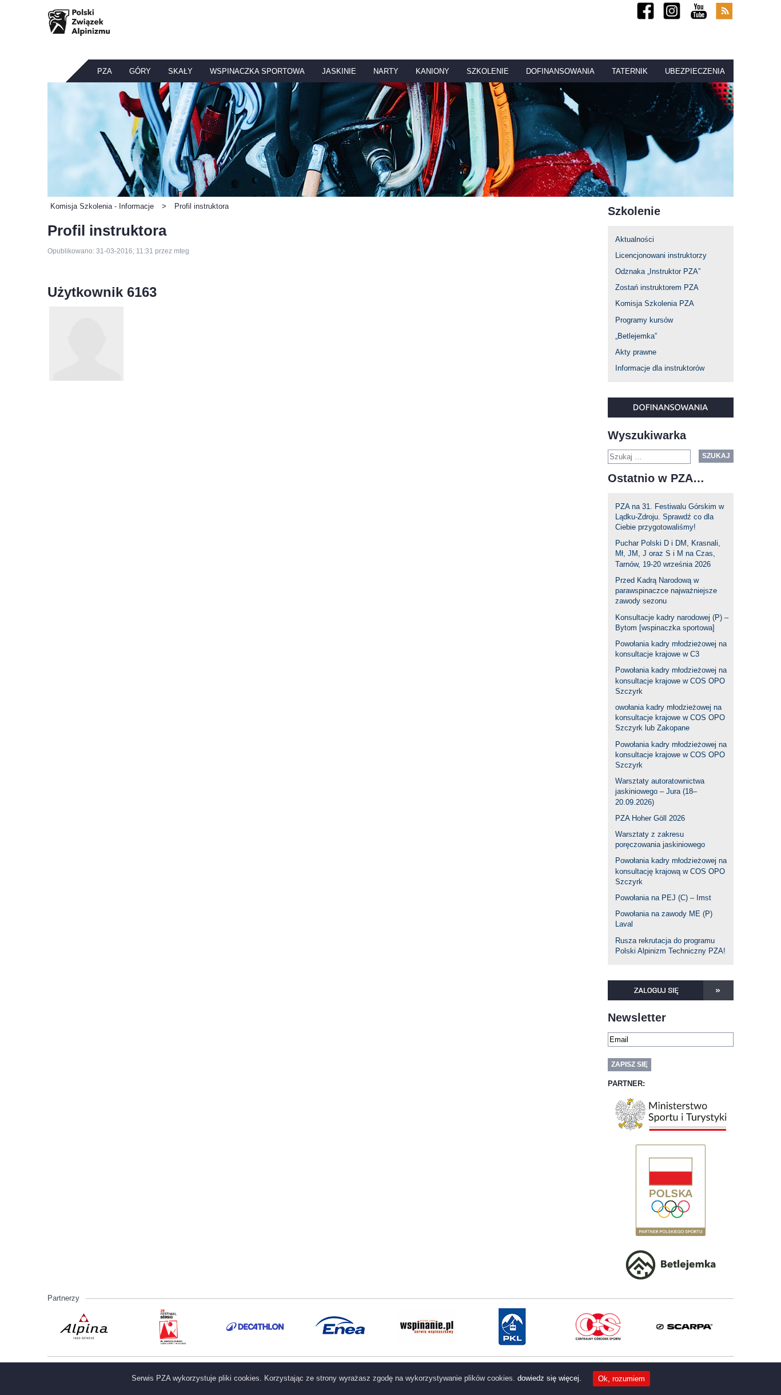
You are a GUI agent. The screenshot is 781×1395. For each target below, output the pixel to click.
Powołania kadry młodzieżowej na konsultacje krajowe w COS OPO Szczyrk (671, 680)
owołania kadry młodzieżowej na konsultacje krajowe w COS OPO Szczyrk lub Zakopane (670, 717)
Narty (386, 71)
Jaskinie (339, 71)
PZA (104, 71)
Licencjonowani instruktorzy (661, 255)
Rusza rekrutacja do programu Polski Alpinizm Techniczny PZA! (670, 945)
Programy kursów (644, 320)
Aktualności (634, 239)
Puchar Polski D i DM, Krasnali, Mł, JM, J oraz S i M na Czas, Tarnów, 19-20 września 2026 (667, 553)
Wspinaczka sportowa (257, 71)
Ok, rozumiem (621, 1378)
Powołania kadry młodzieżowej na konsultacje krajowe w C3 (671, 648)
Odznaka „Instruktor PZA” (657, 271)
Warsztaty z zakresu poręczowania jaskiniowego (660, 839)
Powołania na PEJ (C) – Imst (663, 897)
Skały (180, 71)
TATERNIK (630, 71)
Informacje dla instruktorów (659, 368)
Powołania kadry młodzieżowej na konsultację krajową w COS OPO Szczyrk (671, 870)
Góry (140, 71)
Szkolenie (488, 71)
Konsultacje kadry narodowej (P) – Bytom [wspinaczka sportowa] (671, 622)
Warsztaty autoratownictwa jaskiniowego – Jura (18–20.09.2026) (659, 791)
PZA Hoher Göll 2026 (650, 818)
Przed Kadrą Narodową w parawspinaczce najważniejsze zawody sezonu (666, 590)
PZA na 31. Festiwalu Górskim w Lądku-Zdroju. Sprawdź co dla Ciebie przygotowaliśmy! (669, 516)
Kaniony (432, 71)
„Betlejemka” (636, 336)
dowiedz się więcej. (549, 1378)
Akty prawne (635, 352)
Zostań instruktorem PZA (657, 287)
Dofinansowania (560, 71)
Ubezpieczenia (695, 71)
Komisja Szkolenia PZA (654, 303)
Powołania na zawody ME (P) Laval (663, 918)
